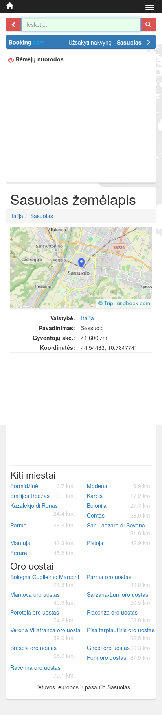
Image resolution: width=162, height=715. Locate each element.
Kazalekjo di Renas (42, 509)
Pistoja (119, 543)
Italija (16, 216)
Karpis (119, 496)
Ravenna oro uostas (42, 671)
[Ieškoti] (148, 24)
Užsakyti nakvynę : (105, 42)
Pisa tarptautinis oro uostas (121, 634)
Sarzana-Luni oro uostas (119, 598)
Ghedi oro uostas (119, 648)
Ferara (42, 553)
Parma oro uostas (119, 581)
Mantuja (42, 543)
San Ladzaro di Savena (119, 529)
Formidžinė (42, 486)
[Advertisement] (81, 123)
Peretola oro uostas (42, 616)
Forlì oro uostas (119, 657)
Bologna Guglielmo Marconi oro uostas (45, 581)
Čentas (119, 515)
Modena (119, 486)
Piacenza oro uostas (119, 616)
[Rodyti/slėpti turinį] (14, 24)
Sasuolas (41, 216)
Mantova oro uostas (42, 598)
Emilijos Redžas (42, 496)
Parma (42, 525)
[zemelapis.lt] (9, 6)
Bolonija (119, 505)
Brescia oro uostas (42, 651)
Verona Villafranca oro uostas (45, 634)
